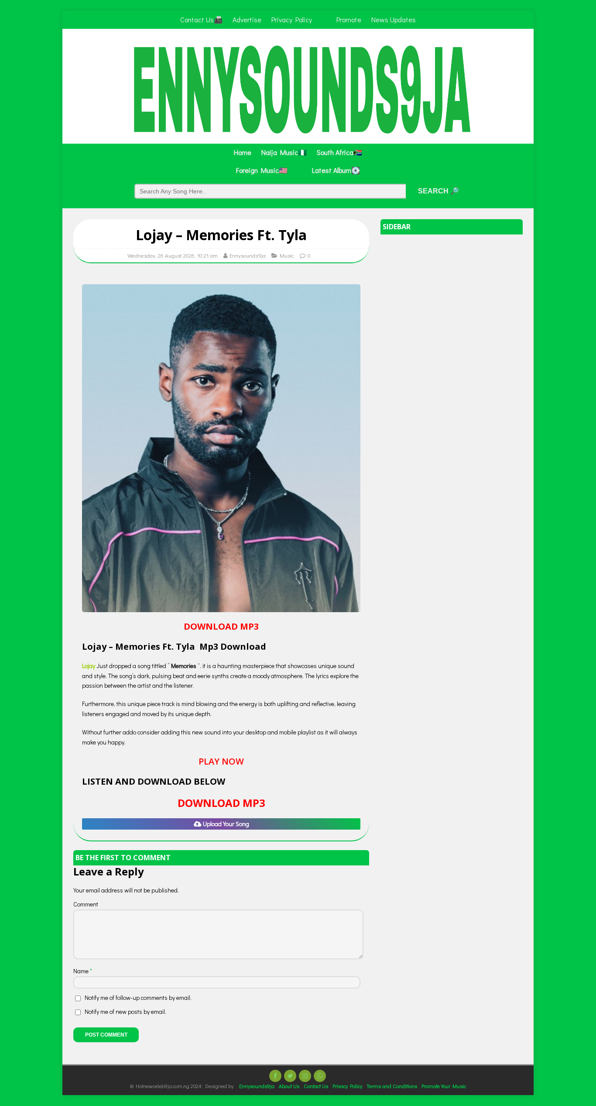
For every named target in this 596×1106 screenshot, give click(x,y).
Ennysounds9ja (247, 255)
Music (287, 255)
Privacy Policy (291, 19)
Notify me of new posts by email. (125, 1011)
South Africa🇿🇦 (339, 152)
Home (242, 152)
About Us (289, 1085)
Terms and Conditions (392, 1085)
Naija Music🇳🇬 (284, 152)
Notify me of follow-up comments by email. (138, 997)
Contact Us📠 (201, 19)
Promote (348, 19)
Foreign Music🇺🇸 (262, 170)
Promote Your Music (443, 1085)
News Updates (393, 19)
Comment (85, 904)
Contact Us (316, 1085)
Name (81, 971)
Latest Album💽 (336, 170)
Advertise (247, 19)
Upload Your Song (225, 824)
